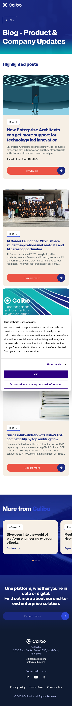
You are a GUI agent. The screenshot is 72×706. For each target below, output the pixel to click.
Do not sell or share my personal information (36, 384)
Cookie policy (54, 687)
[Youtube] (36, 677)
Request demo (32, 616)
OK (36, 374)
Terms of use (36, 687)
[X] (44, 677)
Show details (54, 364)
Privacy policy (17, 687)
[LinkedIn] (28, 677)
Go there (11, 548)
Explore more (32, 277)
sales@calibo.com (36, 658)
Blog (12, 20)
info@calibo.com (36, 661)
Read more (32, 170)
